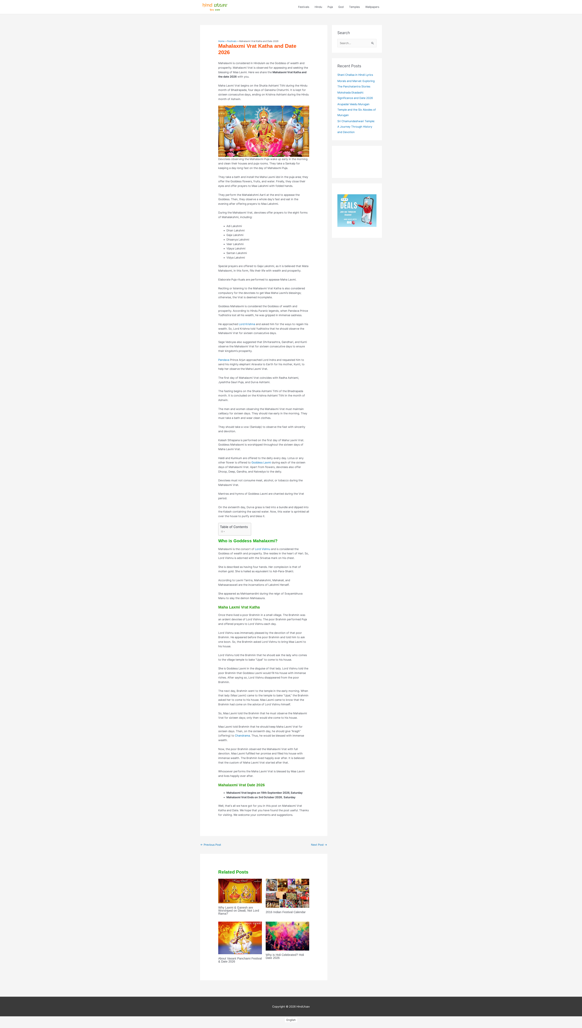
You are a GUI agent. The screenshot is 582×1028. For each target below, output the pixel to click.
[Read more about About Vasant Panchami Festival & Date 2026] (240, 937)
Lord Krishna (247, 324)
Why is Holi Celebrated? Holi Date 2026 (285, 956)
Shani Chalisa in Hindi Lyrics (355, 74)
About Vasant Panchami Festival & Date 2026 (240, 960)
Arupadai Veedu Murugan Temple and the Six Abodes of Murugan (356, 110)
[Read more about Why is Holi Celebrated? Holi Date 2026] (287, 935)
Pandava (223, 359)
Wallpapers (372, 6)
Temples (354, 6)
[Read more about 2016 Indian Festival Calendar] (287, 893)
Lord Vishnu (262, 549)
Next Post (319, 844)
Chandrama (242, 735)
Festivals (303, 6)
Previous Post (210, 844)
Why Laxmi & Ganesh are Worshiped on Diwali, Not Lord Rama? (238, 910)
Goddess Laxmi (261, 462)
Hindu (318, 6)
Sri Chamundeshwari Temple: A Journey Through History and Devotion (356, 127)
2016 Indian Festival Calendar (286, 912)
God (341, 6)
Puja (330, 6)
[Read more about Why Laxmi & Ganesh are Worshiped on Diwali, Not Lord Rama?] (240, 890)
